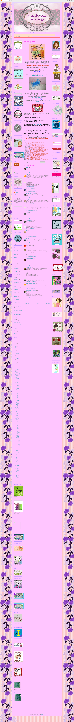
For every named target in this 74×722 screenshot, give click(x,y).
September (18, 358)
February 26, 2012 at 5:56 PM (31, 256)
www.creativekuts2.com (37, 97)
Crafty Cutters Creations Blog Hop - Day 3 (17, 409)
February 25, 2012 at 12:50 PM (31, 222)
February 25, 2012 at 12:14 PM (31, 210)
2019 (15, 342)
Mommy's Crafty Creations (31, 290)
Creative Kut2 (16, 271)
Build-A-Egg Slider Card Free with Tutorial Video (17, 421)
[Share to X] (42, 162)
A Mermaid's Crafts (30, 255)
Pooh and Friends (17, 314)
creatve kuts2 (16, 273)
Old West (15, 305)
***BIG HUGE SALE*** (17, 460)
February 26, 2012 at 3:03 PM (31, 246)
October (17, 357)
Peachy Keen (16, 309)
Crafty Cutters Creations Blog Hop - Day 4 (17, 404)
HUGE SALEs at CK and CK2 (17, 449)
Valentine (15, 331)
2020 (16, 340)
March (17, 367)
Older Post (48, 303)
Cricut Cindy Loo (17, 274)
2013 (15, 350)
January (17, 479)
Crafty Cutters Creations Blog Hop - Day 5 (17, 395)
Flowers (15, 284)
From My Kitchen (17, 287)
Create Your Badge (16, 173)
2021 (15, 339)
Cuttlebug (15, 276)
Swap (15, 328)
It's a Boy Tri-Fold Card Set (17, 466)
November (17, 354)
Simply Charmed (16, 317)
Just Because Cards (17, 294)
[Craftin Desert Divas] (18, 587)
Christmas (15, 262)
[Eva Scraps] (14, 172)
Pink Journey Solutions (18, 310)
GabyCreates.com (29, 220)
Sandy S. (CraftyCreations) (31, 193)
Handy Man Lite (17, 290)
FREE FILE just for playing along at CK (17, 470)
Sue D (27, 181)
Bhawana (28, 244)
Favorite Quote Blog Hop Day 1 (17, 432)
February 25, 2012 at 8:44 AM (31, 172)
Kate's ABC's (16, 296)
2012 (15, 352)
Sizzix (15, 319)
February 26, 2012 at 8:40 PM (31, 276)
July (16, 362)
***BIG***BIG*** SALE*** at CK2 (17, 457)
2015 (15, 347)
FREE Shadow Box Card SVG (17, 379)
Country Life (16, 268)
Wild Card (15, 333)
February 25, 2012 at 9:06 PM (31, 242)
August (17, 360)
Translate (56, 136)
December (18, 353)
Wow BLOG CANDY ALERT (17, 375)
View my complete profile (17, 194)
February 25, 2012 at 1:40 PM (31, 228)
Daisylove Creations (30, 258)
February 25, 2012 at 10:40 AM (31, 197)
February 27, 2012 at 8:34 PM (31, 297)
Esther (27, 238)
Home (38, 303)
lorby (27, 167)
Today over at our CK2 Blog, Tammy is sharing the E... (17, 437)
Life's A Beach (16, 299)
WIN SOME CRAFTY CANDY (17, 399)
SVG (14, 327)
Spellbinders (16, 320)
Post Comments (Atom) (40, 306)
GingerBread (16, 289)
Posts (55, 142)
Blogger (42, 714)
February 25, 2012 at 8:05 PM (31, 236)
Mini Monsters (16, 301)
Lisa (27, 248)
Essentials (15, 280)
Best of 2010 (16, 250)
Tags (14, 330)
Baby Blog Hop (17, 391)
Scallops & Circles (17, 316)
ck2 (14, 266)
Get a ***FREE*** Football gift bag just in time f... (17, 475)
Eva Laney (16, 192)
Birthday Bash (16, 255)
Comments (56, 144)
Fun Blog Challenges (18, 36)
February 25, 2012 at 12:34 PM (31, 218)
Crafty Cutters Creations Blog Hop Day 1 (17, 427)
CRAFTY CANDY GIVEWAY (17, 372)
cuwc (15, 277)
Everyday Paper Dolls (17, 282)
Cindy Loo (15, 263)
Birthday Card (16, 257)
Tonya (27, 212)
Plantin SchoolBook (17, 313)
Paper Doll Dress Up (17, 306)
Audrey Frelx (28, 278)
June (17, 363)
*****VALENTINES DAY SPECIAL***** (17, 441)
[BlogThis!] (41, 162)
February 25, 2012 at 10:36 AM (31, 191)
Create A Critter (17, 269)
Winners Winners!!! (17, 383)
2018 (16, 343)
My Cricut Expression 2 (18, 303)
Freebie (15, 286)
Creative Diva (28, 267)
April (17, 366)
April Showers (16, 248)
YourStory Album (17, 334)
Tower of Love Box (17, 463)
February (17, 369)
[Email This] (40, 162)
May (17, 365)
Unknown (28, 205)
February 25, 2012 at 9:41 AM (31, 186)
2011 (15, 480)
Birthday (15, 254)
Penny (27, 199)
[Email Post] (38, 162)
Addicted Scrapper (30, 188)
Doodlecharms (16, 279)
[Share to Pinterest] (44, 162)
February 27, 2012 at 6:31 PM (31, 288)
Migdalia (28, 225)
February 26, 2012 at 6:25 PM (31, 265)
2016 (15, 346)
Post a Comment (28, 299)
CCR (14, 260)
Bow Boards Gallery (27, 36)
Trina (27, 174)
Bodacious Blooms (17, 259)
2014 (16, 349)
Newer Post (27, 303)
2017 (16, 344)
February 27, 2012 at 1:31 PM (31, 281)
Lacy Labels (16, 298)
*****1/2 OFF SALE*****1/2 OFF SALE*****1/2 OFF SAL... (17, 387)
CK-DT (15, 265)
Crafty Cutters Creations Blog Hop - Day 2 (17, 415)
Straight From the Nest (18, 324)
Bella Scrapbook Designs (30, 283)
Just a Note (16, 292)
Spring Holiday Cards (17, 322)
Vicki (27, 230)
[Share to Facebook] (43, 162)
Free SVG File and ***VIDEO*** (17, 453)
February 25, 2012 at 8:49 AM (31, 178)
